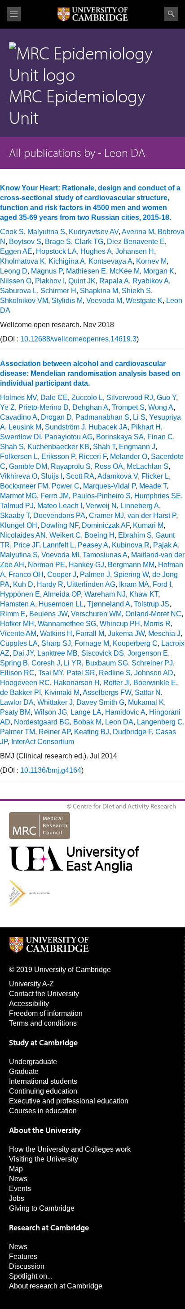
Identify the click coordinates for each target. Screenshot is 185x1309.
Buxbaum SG (106, 663)
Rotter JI (116, 682)
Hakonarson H (76, 682)
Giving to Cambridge (42, 1208)
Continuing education (43, 1091)
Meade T (153, 486)
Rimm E (13, 614)
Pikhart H (146, 427)
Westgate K (144, 300)
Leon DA (119, 722)
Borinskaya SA (120, 437)
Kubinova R (131, 545)
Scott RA (80, 476)
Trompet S (128, 407)
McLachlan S (147, 466)
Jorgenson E (148, 653)
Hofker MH (17, 623)
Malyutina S (46, 232)
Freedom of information (46, 1013)
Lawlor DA (17, 702)
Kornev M (151, 261)
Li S (139, 417)
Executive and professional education (68, 1101)
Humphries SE (157, 496)
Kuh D (23, 584)
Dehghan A (90, 407)
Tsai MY (50, 673)
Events (20, 1188)
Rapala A (114, 281)
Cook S (12, 232)
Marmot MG (18, 496)
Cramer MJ (106, 515)
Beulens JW (48, 614)
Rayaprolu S (71, 466)
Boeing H (99, 535)
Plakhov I (50, 281)
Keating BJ (91, 732)
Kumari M (148, 525)
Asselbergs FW (107, 692)
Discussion (26, 1266)
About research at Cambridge (55, 1286)
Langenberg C (160, 722)
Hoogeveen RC (25, 682)
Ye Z (7, 407)
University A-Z (31, 984)
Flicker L (155, 476)
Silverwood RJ (129, 397)
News (18, 1179)
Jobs (16, 1198)
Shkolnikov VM (24, 300)
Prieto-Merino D (43, 407)
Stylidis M (67, 300)
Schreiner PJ (152, 663)
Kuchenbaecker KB (58, 446)
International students (43, 1081)
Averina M (138, 232)
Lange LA (85, 712)
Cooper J (61, 574)
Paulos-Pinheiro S (101, 496)
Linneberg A (139, 505)
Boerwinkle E (154, 682)
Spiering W (131, 574)
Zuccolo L (87, 397)
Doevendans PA (59, 515)
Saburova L (18, 291)
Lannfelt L (58, 545)
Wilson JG (50, 712)
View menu (14, 14)
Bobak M (87, 722)
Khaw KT (143, 594)
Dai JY (23, 653)
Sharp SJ (56, 643)
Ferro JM (54, 496)
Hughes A (96, 251)
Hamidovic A (125, 712)
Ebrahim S (135, 535)
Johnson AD (153, 673)
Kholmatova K (22, 261)
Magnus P (46, 271)
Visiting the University (43, 1159)
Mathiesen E (86, 271)
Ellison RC (17, 673)
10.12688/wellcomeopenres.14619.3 (78, 339)
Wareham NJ (105, 594)
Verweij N (101, 505)
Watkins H (56, 633)
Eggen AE (16, 251)
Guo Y (166, 397)
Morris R (157, 623)
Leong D (13, 271)
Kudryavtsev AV (94, 232)
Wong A (160, 407)
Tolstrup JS (151, 604)
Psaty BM (15, 712)
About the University (45, 1130)
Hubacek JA (108, 427)
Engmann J (137, 446)
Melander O (128, 456)
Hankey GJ (86, 564)
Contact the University (44, 994)
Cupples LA (19, 643)
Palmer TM (17, 732)
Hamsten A (17, 604)
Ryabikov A (150, 281)
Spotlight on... (31, 1276)
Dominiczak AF (105, 525)
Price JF (26, 545)
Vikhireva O (18, 476)
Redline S (115, 673)
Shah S (12, 446)
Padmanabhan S (102, 417)
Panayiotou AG (68, 437)
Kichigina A (66, 261)
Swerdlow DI (20, 437)
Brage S (58, 241)
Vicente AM (18, 633)
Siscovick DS (102, 653)
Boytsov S (25, 241)
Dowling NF (59, 525)
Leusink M (25, 427)
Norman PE (46, 564)
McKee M (125, 271)
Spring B (14, 663)
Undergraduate (33, 1061)
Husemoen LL (61, 604)
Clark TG (89, 241)
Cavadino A (18, 417)
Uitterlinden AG (91, 584)
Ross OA (108, 466)
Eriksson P (58, 456)
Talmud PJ (17, 505)
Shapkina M (99, 291)
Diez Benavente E (136, 241)
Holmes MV (18, 397)
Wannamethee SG (67, 623)
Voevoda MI (60, 555)
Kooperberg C (135, 643)
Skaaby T (15, 515)
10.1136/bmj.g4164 (50, 770)
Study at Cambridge (43, 1042)
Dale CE (54, 397)
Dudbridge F (132, 732)
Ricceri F (92, 456)
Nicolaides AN (23, 535)
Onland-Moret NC (153, 614)
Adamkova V (117, 476)
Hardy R (50, 584)
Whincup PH (120, 623)
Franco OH (26, 574)
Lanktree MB (57, 653)
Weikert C (65, 535)
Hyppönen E (20, 594)
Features (23, 1256)
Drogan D (56, 417)
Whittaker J (55, 702)
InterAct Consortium (42, 741)
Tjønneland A (108, 604)
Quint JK (82, 281)
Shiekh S (136, 291)
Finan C (160, 437)
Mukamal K (146, 702)
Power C (65, 486)
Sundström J (65, 427)
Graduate (24, 1071)
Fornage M (92, 643)
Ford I (162, 584)
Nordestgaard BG (42, 722)
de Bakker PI (20, 692)
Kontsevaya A (110, 261)
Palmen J (95, 574)
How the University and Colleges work (70, 1149)
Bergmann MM (131, 564)
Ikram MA (134, 584)
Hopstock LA (56, 251)
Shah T (104, 446)
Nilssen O (15, 281)
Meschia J (164, 633)
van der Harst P (152, 515)
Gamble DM (28, 466)
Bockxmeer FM (24, 486)
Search (171, 14)
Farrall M (90, 633)
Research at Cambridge (49, 1227)
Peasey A (93, 545)
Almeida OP (62, 594)
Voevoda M (104, 300)
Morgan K (158, 271)
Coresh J (45, 663)
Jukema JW (126, 633)
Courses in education (43, 1111)
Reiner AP (54, 732)
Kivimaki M (61, 692)
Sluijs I (51, 476)
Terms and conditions (43, 1023)
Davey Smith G (100, 702)
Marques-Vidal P (109, 486)
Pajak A (165, 545)
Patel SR (80, 673)
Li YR (73, 663)
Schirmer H (58, 291)
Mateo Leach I (59, 505)
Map (16, 1169)
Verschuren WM (96, 614)
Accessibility (29, 1003)
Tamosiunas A (105, 555)
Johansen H (134, 251)
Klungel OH (18, 525)
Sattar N (148, 692)
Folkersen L (19, 456)
